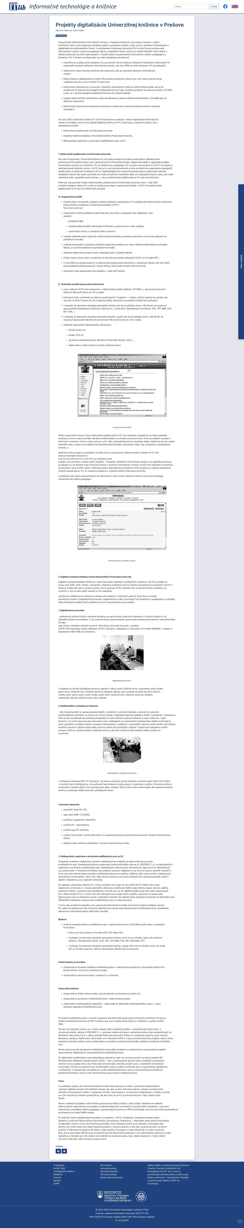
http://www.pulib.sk (72, 208)
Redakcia (58, 1174)
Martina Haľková (64, 30)
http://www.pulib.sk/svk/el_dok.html (75, 458)
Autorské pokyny (108, 1168)
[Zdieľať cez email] (64, 1151)
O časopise (59, 1165)
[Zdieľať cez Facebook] (58, 1151)
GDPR (56, 1183)
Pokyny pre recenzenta (111, 1177)
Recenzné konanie (109, 1171)
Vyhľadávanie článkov (64, 1171)
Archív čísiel (59, 1168)
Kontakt (57, 1180)
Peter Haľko (78, 30)
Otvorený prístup (108, 1174)
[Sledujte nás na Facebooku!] (225, 6)
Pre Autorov (106, 1165)
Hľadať (214, 6)
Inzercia (57, 1177)
